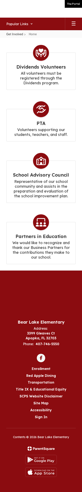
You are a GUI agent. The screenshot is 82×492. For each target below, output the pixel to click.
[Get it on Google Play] (41, 459)
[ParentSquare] (41, 448)
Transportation (41, 382)
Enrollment (41, 369)
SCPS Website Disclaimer (41, 396)
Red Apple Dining (41, 376)
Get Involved (14, 34)
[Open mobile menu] (73, 24)
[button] (19, 24)
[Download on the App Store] (41, 472)
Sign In (41, 417)
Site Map (41, 403)
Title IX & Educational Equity (41, 389)
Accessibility (41, 410)
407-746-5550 (47, 344)
